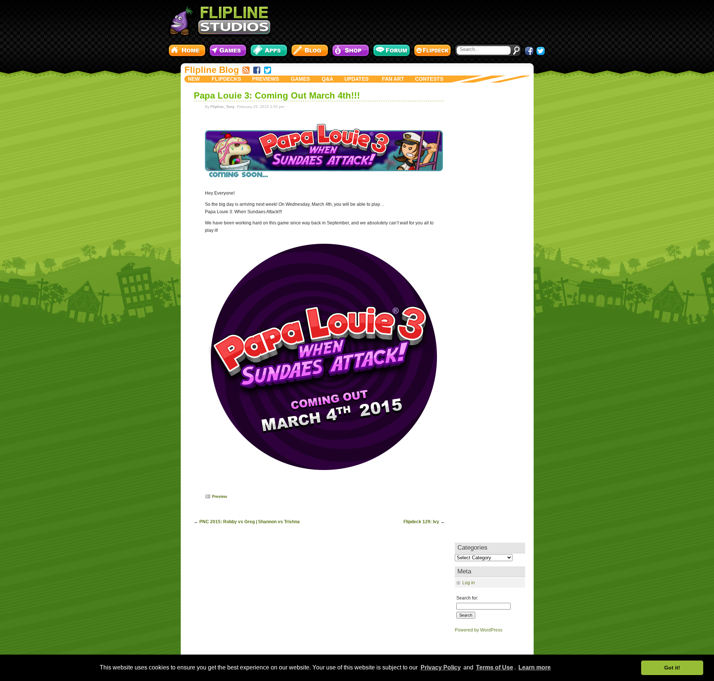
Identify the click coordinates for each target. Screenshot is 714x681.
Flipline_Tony (222, 107)
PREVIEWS (265, 79)
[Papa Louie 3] (324, 184)
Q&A (327, 79)
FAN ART (393, 79)
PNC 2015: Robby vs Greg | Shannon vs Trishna (249, 521)
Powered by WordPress (478, 630)
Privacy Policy (441, 667)
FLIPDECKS (226, 79)
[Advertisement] (411, 20)
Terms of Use (494, 667)
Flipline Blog (211, 70)
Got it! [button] (672, 668)
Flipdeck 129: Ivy (421, 521)
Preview (219, 496)
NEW (194, 79)
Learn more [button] (534, 667)
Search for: (467, 598)
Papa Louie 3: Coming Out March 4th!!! (277, 95)
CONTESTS (429, 79)
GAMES (300, 79)
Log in (468, 582)
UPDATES (356, 79)
